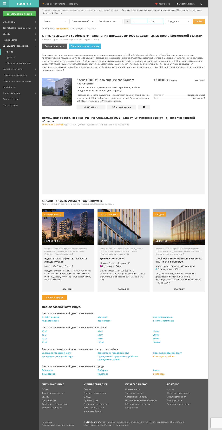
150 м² (156, 331)
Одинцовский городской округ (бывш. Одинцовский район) (118, 358)
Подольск (103, 373)
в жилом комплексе (163, 320)
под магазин (104, 320)
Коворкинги (131, 407)
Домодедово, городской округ (58, 356)
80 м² (100, 338)
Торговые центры (134, 392)
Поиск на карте (174, 400)
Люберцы (103, 370)
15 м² (44, 334)
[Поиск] (201, 3)
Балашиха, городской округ (56, 352)
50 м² (100, 334)
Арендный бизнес (93, 411)
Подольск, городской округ (167, 352)
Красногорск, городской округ (113, 352)
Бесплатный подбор (21, 13)
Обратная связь (186, 3)
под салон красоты (163, 316)
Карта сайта (122, 425)
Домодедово (48, 373)
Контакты (47, 421)
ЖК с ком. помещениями (137, 404)
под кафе (102, 316)
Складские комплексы (136, 396)
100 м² (101, 342)
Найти (199, 21)
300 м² (156, 338)
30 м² (100, 331)
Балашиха (47, 370)
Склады (45, 396)
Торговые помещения (53, 392)
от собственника (50, 316)
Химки (156, 370)
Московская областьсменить (61, 3)
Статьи (170, 389)
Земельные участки (52, 407)
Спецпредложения (176, 396)
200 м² (156, 334)
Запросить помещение (179, 404)
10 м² (44, 331)
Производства (49, 400)
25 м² (44, 342)
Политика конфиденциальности (58, 425)
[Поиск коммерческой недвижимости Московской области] (24, 3)
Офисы (45, 389)
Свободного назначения (54, 404)
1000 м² (157, 342)
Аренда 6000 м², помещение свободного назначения (106, 81)
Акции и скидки (54, 297)
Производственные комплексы (141, 400)
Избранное (163, 3)
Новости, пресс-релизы (178, 392)
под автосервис (50, 320)
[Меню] (4, 3)
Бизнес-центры (133, 389)
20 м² (44, 338)
